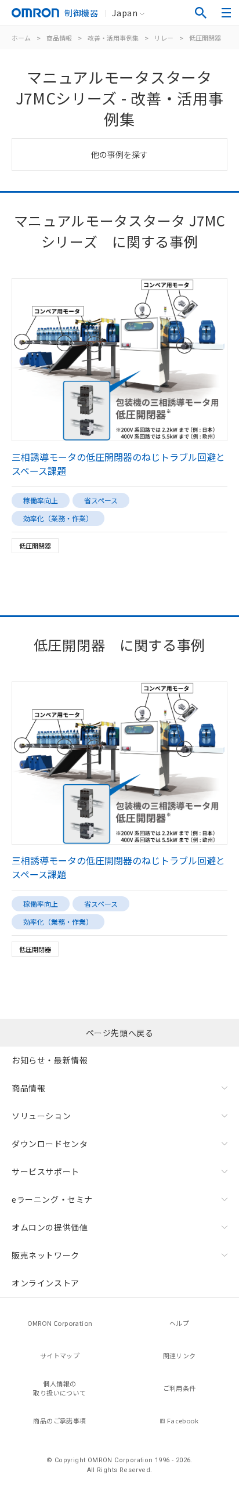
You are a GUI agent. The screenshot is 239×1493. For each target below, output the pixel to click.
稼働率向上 (40, 500)
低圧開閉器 (205, 37)
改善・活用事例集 (113, 37)
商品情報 (59, 37)
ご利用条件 (179, 1388)
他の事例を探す (119, 154)
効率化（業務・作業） (58, 518)
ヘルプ (179, 1323)
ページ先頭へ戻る (120, 1032)
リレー (163, 37)
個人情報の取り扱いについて (59, 1388)
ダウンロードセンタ (50, 1143)
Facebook (182, 1420)
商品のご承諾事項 (59, 1420)
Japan (124, 13)
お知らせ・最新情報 (50, 1060)
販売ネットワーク (45, 1255)
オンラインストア (45, 1283)
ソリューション (41, 1115)
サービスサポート (45, 1171)
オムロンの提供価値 (50, 1227)
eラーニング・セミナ (52, 1199)
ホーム (21, 37)
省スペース (101, 500)
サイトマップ (59, 1355)
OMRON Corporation (60, 1323)
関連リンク (179, 1355)
